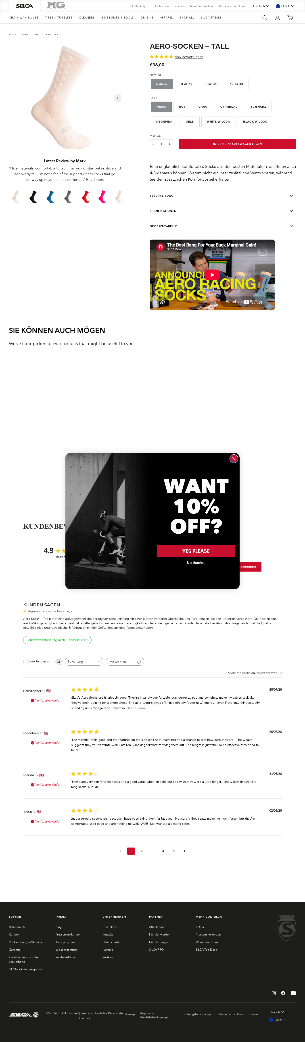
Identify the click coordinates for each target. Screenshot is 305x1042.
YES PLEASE (196, 551)
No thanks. (196, 563)
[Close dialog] (234, 459)
